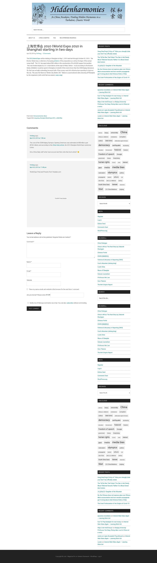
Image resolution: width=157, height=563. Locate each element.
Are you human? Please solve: (36, 295)
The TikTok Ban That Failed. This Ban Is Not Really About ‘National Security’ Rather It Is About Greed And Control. (113, 59)
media (107, 167)
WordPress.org (102, 231)
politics (122, 173)
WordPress (93, 556)
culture (100, 141)
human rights (104, 162)
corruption (122, 137)
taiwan (114, 184)
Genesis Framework (83, 556)
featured (117, 150)
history (109, 158)
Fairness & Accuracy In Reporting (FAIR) (110, 260)
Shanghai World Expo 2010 (47, 118)
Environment (109, 150)
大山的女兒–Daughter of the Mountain (110, 65)
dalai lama (108, 141)
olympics (112, 172)
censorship (114, 133)
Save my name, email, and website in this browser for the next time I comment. (54, 289)
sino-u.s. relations (111, 180)
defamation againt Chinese (121, 140)
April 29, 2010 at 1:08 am (38, 138)
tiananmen (122, 184)
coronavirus (114, 137)
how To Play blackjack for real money (109, 96)
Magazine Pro (71, 556)
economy (126, 145)
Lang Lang (58, 75)
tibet (100, 189)
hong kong (116, 158)
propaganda (101, 177)
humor (113, 162)
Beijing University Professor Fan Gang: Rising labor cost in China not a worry (113, 104)
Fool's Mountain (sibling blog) (107, 263)
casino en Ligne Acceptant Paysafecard (110, 110)
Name (29, 262)
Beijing (106, 132)
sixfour (120, 180)
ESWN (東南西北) (103, 256)
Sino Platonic (102, 281)
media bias (118, 167)
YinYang (32, 136)
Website (29, 280)
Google (119, 154)
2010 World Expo (34, 58)
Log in (99, 220)
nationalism (101, 173)
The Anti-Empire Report (105, 285)
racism (109, 177)
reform (116, 177)
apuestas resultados (104, 90)
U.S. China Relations (111, 189)
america (100, 132)
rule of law (101, 180)
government (101, 158)
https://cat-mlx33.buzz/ (105, 102)
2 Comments (47, 53)
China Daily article (58, 145)
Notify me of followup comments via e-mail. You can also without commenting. (58, 303)
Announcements (38, 116)
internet (125, 162)
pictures (56, 61)
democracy (104, 145)
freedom (125, 150)
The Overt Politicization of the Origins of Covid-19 (113, 77)
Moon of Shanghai (103, 270)
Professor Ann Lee (104, 277)
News (45, 116)
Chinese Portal (102, 252)
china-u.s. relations (103, 137)
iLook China (101, 267)
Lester (100, 116)
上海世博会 (59, 118)
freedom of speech (106, 154)
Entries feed (101, 223)
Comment (30, 242)
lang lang (37, 118)
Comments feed (103, 227)
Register (100, 216)
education (100, 150)
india (119, 162)
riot (122, 177)
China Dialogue (102, 243)
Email (29, 271)
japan (100, 167)
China (123, 132)
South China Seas (104, 184)
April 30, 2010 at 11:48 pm (38, 167)
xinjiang (121, 189)
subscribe (70, 303)
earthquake (116, 145)
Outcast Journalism (104, 274)
